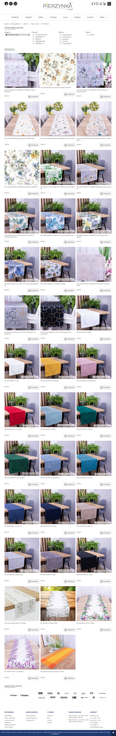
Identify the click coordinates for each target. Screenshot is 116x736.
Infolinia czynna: (94, 715)
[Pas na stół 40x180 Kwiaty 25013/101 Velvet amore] (22, 118)
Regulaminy (8, 722)
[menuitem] (15, 17)
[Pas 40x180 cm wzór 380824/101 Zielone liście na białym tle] (58, 167)
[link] (17, 35)
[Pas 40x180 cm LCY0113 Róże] (94, 603)
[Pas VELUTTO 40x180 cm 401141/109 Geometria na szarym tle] (22, 312)
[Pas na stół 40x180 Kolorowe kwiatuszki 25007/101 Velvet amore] (94, 118)
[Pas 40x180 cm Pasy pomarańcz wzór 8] (58, 652)
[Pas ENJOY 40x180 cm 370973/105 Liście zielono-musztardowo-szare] (22, 215)
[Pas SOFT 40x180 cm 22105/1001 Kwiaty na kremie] (58, 69)
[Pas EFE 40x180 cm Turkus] (94, 458)
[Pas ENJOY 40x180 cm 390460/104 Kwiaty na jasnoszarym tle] (94, 167)
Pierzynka (50, 715)
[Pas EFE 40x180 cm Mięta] (58, 409)
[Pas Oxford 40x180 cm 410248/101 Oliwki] (58, 264)
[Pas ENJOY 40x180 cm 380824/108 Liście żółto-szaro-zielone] (94, 215)
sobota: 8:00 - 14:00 (95, 720)
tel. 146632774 (94, 725)
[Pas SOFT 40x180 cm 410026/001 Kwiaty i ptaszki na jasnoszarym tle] (94, 70)
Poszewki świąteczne (31, 718)
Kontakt (49, 720)
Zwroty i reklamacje (10, 718)
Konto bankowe (9, 727)
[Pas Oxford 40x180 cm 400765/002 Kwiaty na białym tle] (22, 167)
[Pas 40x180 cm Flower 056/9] (58, 603)
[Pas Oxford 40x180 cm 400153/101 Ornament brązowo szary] (94, 264)
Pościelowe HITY (30, 720)
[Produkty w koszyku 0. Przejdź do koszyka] (105, 4)
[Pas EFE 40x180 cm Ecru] (22, 361)
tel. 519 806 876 (94, 722)
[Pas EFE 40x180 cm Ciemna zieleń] (22, 458)
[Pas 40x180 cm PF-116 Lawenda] (22, 652)
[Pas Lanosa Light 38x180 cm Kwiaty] (22, 603)
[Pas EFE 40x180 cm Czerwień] (22, 409)
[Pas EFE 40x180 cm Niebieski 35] (58, 458)
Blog (48, 718)
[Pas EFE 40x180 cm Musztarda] (58, 361)
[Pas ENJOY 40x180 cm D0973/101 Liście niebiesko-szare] (58, 215)
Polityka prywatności (10, 725)
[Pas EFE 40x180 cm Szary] (58, 555)
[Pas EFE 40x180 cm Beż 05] (94, 506)
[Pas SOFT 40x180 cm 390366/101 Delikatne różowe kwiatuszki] (22, 70)
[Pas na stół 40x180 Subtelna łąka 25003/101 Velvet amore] (58, 118)
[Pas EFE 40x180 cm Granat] (58, 506)
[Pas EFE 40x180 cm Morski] (94, 409)
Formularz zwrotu (9, 720)
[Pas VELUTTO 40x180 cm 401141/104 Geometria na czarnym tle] (58, 312)
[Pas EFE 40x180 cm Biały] (94, 312)
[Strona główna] (58, 6)
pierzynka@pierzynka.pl (96, 727)
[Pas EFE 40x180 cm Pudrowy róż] (94, 361)
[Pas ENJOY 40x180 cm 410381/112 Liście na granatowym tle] (22, 264)
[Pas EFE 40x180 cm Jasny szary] (22, 555)
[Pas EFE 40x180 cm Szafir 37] (22, 506)
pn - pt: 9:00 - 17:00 (95, 718)
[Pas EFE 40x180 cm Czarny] (94, 555)
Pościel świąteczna (31, 715)
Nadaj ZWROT (8, 715)
